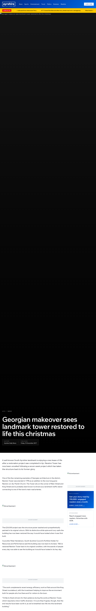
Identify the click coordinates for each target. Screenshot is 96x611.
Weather (63, 4)
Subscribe (89, 4)
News (20, 4)
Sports (26, 4)
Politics (49, 4)
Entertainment (34, 4)
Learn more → (74, 524)
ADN (3, 411)
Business (56, 4)
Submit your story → (77, 505)
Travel (43, 4)
